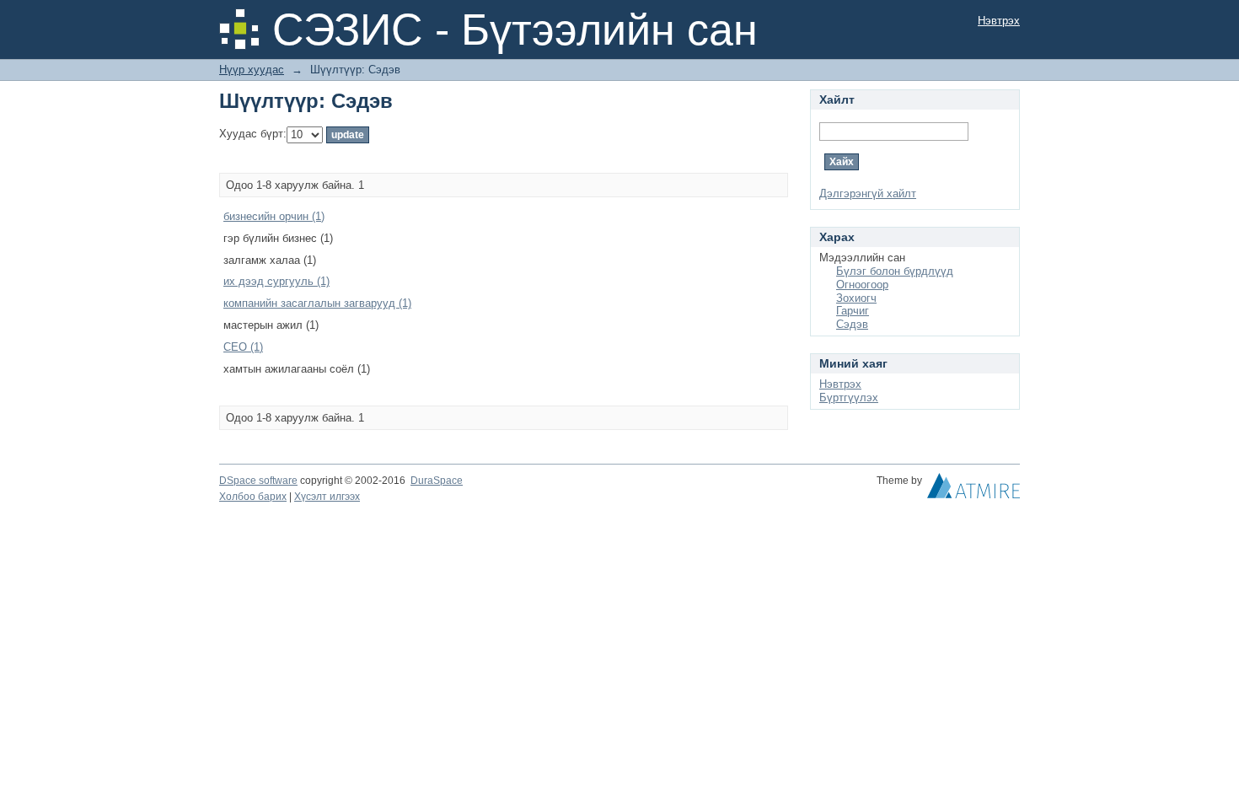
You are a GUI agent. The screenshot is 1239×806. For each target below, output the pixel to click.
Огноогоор (862, 284)
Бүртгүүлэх (848, 397)
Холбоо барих (253, 496)
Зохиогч (856, 298)
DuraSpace (436, 480)
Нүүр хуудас (251, 69)
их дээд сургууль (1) (276, 281)
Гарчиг (852, 310)
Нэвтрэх (999, 20)
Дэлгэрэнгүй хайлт (867, 193)
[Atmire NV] (973, 490)
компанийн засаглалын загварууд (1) (317, 303)
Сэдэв (852, 324)
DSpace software (258, 480)
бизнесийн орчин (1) (273, 216)
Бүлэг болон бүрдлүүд (894, 271)
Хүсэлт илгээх (327, 496)
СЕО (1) (243, 347)
